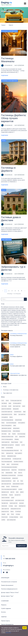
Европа (12, 511)
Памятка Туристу (5, 621)
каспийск (20, 489)
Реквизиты (3, 605)
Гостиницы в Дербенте (8, 169)
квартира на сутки (5, 492)
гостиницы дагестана (17, 458)
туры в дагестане (21, 414)
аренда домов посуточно (16, 508)
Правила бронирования (7, 585)
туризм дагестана (9, 453)
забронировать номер (11, 456)
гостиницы (18, 514)
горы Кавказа (4, 403)
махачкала (21, 503)
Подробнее (4, 75)
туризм (23, 406)
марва (10, 403)
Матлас (11, 417)
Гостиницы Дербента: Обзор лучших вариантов (13, 118)
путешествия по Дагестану (7, 411)
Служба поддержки (6, 608)
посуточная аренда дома (11, 422)
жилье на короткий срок (6, 458)
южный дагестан (22, 506)
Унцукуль (11, 494)
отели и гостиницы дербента (7, 439)
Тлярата (3, 464)
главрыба (3, 514)
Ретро (22, 481)
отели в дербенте (21, 422)
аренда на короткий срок (6, 481)
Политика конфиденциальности (9, 589)
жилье (17, 492)
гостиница (11, 506)
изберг (14, 425)
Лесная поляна (4, 517)
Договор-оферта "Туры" (7, 596)
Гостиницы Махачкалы (7, 60)
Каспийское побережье (18, 461)
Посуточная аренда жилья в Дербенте (9, 489)
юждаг (24, 411)
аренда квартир (16, 428)
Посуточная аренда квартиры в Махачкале (10, 450)
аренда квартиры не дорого (18, 483)
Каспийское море (14, 486)
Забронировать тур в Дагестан (13, 268)
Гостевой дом (18, 511)
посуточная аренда (21, 433)
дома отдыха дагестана (6, 483)
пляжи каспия (4, 506)
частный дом (20, 475)
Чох (21, 450)
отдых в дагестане (5, 508)
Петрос (12, 514)
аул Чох (23, 445)
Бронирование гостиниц (6, 431)
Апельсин (3, 456)
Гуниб (21, 442)
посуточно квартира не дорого (8, 500)
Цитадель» (17, 445)
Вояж (15, 472)
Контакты (3, 612)
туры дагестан (17, 494)
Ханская (7, 486)
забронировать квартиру (6, 428)
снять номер (4, 406)
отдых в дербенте (18, 453)
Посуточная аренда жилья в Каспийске (9, 467)
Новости (11, 25)
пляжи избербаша (16, 431)
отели (16, 436)
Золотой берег (4, 494)
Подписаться (21, 546)
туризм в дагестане (13, 503)
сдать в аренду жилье (11, 519)
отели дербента (5, 417)
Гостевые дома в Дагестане (11, 218)
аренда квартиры (9, 472)
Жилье (3, 140)
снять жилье (4, 433)
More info (8, 632)
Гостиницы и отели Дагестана (9, 31)
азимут (8, 464)
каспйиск (3, 519)
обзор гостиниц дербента (6, 425)
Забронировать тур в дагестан (8, 445)
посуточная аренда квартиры (7, 420)
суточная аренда (9, 447)
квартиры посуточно (6, 469)
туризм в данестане (5, 442)
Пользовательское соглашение (9, 581)
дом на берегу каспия (19, 500)
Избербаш (17, 439)
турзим (12, 497)
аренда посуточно (5, 511)
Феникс (3, 422)
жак (18, 481)
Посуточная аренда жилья (7, 461)
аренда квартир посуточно (7, 414)
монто (3, 400)
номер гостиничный (5, 497)
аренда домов (16, 408)
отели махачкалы (14, 464)
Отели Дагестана (21, 469)
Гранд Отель (14, 469)
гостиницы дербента (17, 403)
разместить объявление (6, 408)
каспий (9, 406)
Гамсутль (20, 472)
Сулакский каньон (17, 411)
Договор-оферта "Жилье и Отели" (10, 592)
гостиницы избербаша (13, 517)
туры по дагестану (16, 406)
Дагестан (12, 492)
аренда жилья (15, 478)
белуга (3, 453)
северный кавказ (18, 420)
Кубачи (7, 400)
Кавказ (15, 414)
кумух (16, 506)
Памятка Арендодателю (7, 624)
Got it (24, 628)
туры (9, 433)
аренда (3, 486)
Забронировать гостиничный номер (9, 475)
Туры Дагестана (5, 503)
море (8, 514)
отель (3, 472)
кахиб (14, 481)
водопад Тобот (22, 436)
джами (3, 447)
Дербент (22, 492)
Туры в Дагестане (6, 239)
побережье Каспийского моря (7, 436)
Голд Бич (14, 433)
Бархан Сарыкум (14, 442)
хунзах (21, 517)
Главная (3, 25)
